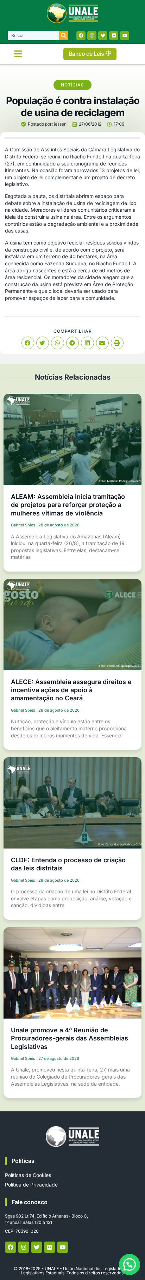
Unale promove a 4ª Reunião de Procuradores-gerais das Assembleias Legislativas (69, 1038)
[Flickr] (113, 35)
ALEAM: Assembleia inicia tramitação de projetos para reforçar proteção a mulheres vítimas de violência (68, 505)
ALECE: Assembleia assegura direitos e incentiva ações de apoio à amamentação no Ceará (71, 690)
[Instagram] (91, 35)
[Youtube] (124, 35)
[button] (18, 54)
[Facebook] (81, 35)
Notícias (72, 84)
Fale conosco (30, 1202)
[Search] (63, 35)
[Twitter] (102, 35)
